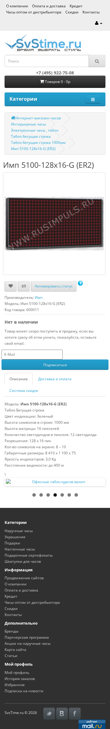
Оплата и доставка (49, 6)
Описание (18, 378)
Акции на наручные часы (27, 643)
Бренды (11, 631)
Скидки (72, 12)
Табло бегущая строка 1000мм (38, 142)
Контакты (91, 12)
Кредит (76, 6)
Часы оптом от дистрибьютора (33, 12)
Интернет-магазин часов (38, 118)
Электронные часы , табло (34, 130)
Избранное (15, 684)
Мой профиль (17, 672)
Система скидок (23, 390)
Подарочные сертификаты (29, 555)
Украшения (15, 536)
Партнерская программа (27, 637)
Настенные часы (20, 549)
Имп (38, 297)
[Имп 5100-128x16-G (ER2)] (54, 223)
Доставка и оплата (55, 378)
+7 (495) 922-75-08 (55, 73)
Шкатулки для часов (23, 561)
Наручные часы (19, 530)
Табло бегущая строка (31, 136)
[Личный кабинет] (98, 23)
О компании (17, 6)
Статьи (11, 655)
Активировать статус (54, 286)
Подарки (12, 543)
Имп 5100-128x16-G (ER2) (33, 148)
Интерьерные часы (28, 124)
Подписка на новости (24, 690)
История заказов (20, 678)
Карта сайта (15, 649)
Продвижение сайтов (24, 578)
